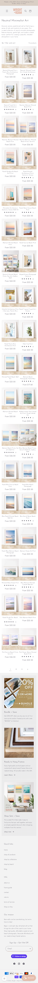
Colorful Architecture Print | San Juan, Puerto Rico (10, 310)
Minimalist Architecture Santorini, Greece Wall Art (10, 208)
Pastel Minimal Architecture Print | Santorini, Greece (28, 173)
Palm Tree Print (28, 344)
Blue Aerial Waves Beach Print (28, 517)
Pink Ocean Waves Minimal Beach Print (27, 653)
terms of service (9, 902)
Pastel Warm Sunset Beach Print (27, 208)
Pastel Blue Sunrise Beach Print (10, 485)
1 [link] (10, 669)
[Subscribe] (30, 948)
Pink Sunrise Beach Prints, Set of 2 (10, 653)
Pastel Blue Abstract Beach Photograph (10, 551)
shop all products (10, 854)
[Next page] (27, 669)
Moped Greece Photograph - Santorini (27, 275)
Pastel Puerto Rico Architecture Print (10, 344)
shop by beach (9, 864)
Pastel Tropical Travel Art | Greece (27, 310)
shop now (7, 832)
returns (6, 897)
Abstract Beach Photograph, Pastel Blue (27, 377)
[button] (7, 11)
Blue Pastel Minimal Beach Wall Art (10, 517)
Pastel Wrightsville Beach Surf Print (10, 172)
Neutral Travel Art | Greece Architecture (10, 106)
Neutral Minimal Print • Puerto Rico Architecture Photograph (10, 72)
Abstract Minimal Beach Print (10, 243)
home (6, 850)
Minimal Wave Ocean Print (10, 582)
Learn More (8, 775)
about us (7, 883)
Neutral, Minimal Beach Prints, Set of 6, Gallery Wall (10, 276)
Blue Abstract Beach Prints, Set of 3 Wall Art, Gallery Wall (27, 449)
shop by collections (10, 859)
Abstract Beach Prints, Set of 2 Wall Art (10, 449)
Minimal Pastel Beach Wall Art (10, 377)
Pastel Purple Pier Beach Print (10, 618)
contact (6, 892)
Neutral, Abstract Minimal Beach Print (28, 106)
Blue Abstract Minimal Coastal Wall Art (28, 583)
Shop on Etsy (8, 907)
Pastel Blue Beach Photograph (27, 485)
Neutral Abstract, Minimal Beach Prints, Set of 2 (28, 140)
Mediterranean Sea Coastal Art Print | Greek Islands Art (27, 413)
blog (5, 869)
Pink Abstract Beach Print (28, 617)
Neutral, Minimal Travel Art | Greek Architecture (27, 71)
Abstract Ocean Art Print (28, 551)
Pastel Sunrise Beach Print (28, 242)
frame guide (8, 887)
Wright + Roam (16, 981)
